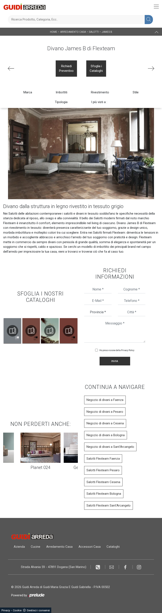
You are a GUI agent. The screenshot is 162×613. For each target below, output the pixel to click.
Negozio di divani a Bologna (105, 435)
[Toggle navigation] (156, 7)
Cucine (35, 547)
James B (107, 31)
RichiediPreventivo (66, 68)
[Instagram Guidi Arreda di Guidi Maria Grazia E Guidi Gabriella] (139, 567)
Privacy (5, 610)
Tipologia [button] (61, 102)
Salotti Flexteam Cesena (103, 482)
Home (53, 31)
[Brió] (151, 68)
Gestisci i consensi (38, 610)
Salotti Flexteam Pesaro (103, 470)
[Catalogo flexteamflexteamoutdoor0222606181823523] (31, 331)
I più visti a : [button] (99, 102)
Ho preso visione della (116, 350)
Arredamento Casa (73, 31)
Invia (114, 361)
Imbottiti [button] (61, 92)
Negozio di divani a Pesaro (104, 412)
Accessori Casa (89, 547)
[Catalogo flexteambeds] (50, 331)
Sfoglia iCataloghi (96, 68)
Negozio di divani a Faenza (104, 400)
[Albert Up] (11, 68)
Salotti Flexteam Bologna (103, 494)
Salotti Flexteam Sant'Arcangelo (108, 505)
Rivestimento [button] (100, 92)
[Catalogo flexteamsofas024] (68, 331)
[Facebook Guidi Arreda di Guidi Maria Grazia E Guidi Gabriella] (126, 567)
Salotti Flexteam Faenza (103, 458)
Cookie (17, 610)
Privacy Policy (127, 350)
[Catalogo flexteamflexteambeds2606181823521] (12, 331)
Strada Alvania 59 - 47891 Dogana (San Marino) (53, 567)
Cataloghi (113, 547)
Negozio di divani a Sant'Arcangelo (110, 447)
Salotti (94, 31)
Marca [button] (27, 92)
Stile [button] (136, 92)
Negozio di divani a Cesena (105, 423)
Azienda (19, 547)
